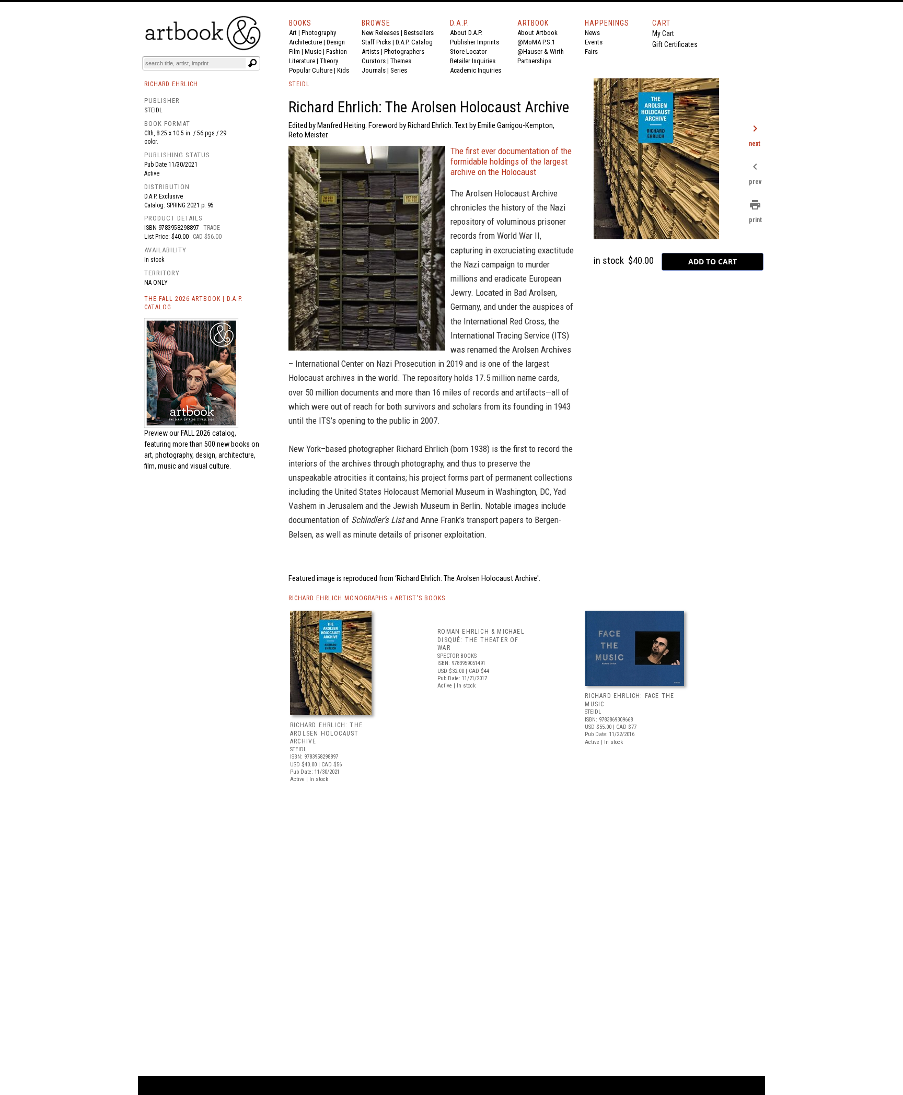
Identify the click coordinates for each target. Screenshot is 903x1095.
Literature (302, 61)
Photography (319, 33)
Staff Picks (376, 42)
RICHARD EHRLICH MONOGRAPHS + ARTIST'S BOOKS (366, 598)
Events (594, 42)
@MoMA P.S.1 (536, 42)
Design (336, 42)
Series (398, 70)
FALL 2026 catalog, (208, 433)
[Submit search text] (252, 63)
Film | (297, 51)
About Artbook (537, 33)
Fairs (591, 51)
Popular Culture (310, 70)
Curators (374, 61)
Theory (329, 61)
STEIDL (299, 84)
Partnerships (534, 61)
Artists (370, 51)
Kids (343, 70)
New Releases (380, 33)
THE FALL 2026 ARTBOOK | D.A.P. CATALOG (193, 303)
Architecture (305, 42)
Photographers (404, 51)
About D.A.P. (466, 33)
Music (313, 51)
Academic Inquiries (475, 70)
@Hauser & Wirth (540, 51)
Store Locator (468, 51)
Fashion (336, 51)
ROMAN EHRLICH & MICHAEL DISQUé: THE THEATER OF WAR (481, 639)
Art (293, 33)
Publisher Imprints (474, 42)
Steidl (153, 110)
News (592, 33)
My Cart (663, 33)
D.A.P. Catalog (414, 42)
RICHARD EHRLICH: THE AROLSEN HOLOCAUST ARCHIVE (326, 733)
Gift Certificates (675, 44)
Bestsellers (419, 33)
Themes (400, 61)
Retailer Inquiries (472, 61)
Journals (374, 70)
